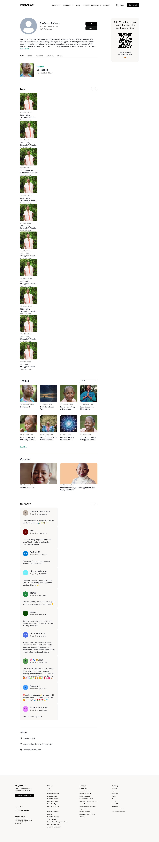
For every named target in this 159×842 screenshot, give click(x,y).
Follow (91, 24)
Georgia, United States (49, 26)
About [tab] (59, 56)
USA (19, 807)
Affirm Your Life (27, 487)
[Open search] (117, 5)
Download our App (24, 795)
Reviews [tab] (50, 56)
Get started (133, 5)
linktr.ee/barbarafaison (32, 750)
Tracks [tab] (30, 56)
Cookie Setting (23, 810)
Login (122, 5)
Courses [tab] (39, 56)
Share (91, 28)
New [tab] (22, 56)
